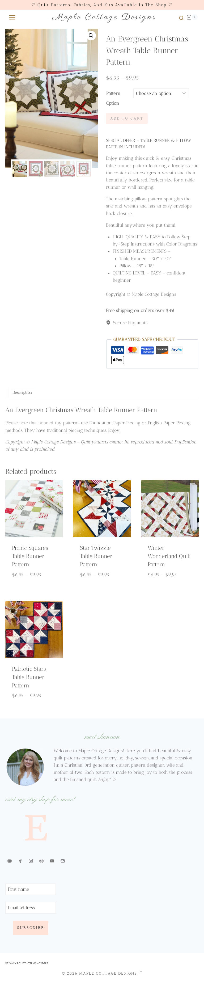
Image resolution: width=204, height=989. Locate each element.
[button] (91, 35)
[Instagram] (31, 861)
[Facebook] (20, 861)
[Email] (62, 861)
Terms (32, 963)
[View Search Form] (180, 17)
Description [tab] (22, 392)
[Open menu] (11, 17)
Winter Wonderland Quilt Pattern (169, 556)
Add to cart (126, 118)
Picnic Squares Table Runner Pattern (30, 556)
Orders (43, 963)
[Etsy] (9, 861)
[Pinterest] (41, 861)
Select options (34, 588)
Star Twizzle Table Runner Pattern (96, 556)
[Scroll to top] (192, 974)
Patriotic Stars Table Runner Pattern (29, 676)
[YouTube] (52, 861)
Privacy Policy (15, 963)
